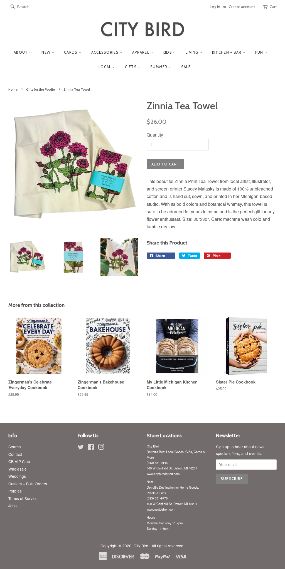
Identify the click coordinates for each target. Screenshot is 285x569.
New (46, 52)
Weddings (17, 476)
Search (14, 446)
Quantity (155, 135)
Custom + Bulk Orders (27, 483)
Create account (242, 6)
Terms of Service (23, 498)
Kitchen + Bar (227, 52)
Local (105, 67)
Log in (215, 6)
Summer (159, 67)
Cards (71, 52)
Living (193, 52)
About (21, 52)
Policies (15, 491)
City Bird (141, 545)
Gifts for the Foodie (40, 89)
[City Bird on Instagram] (101, 448)
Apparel (141, 52)
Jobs (12, 505)
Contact (15, 454)
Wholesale (17, 469)
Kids (168, 52)
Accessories (105, 52)
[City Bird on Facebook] (91, 448)
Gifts (131, 67)
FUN (259, 52)
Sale (186, 67)
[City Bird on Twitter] (81, 448)
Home (13, 89)
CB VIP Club (19, 461)
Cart (273, 6)
